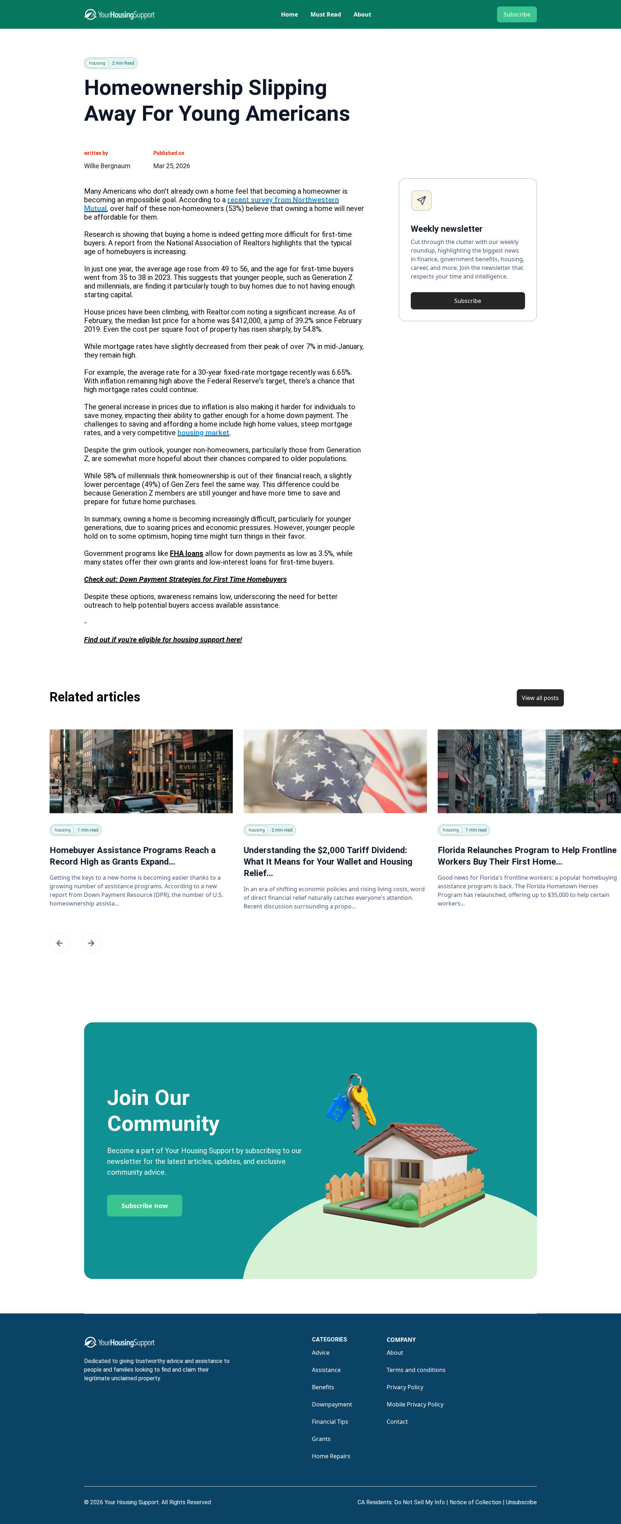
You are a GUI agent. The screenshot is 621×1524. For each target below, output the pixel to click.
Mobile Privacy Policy (415, 1404)
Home (289, 14)
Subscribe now (144, 1205)
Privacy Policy (405, 1387)
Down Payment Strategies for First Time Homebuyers (203, 579)
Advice (321, 1353)
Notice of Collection (477, 1502)
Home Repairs (331, 1456)
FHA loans (186, 553)
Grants (321, 1439)
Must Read (325, 14)
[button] (60, 943)
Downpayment (332, 1404)
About (362, 14)
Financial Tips (330, 1422)
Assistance (326, 1370)
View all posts (540, 698)
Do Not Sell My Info (421, 1502)
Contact (397, 1422)
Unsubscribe (521, 1502)
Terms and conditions (416, 1370)
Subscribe (516, 14)
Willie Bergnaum (107, 166)
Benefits (323, 1387)
